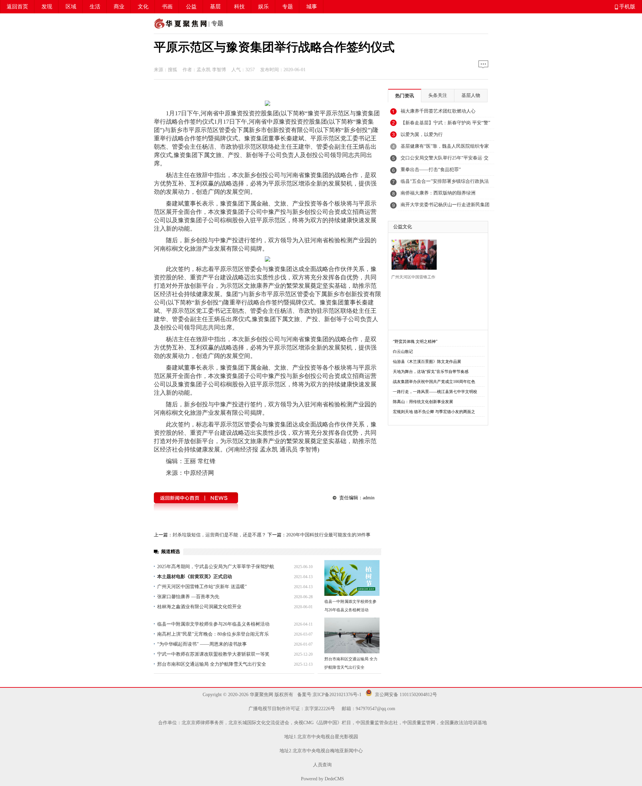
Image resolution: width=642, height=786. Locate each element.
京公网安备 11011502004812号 (406, 694)
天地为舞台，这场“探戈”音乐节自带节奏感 (430, 371)
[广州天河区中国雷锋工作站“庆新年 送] (412, 254)
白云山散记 (403, 351)
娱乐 (263, 6)
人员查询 (322, 764)
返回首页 (17, 6)
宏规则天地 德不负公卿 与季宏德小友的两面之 (434, 411)
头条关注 (437, 95)
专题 (287, 6)
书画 (167, 6)
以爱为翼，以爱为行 (422, 134)
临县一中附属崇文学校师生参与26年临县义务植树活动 (213, 624)
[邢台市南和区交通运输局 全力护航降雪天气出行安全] (352, 635)
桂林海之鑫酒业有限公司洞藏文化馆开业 (199, 606)
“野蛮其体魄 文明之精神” (415, 341)
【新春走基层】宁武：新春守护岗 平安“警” (445, 122)
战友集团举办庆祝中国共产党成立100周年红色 (434, 381)
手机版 (626, 6)
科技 (239, 6)
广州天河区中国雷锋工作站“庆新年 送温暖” (202, 586)
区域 (71, 6)
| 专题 (215, 23)
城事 (311, 6)
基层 (215, 6)
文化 (143, 6)
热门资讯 (404, 95)
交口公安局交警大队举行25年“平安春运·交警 (445, 159)
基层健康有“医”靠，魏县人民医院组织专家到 (445, 148)
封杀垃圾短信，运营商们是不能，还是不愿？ (219, 534)
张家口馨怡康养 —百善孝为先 (188, 596)
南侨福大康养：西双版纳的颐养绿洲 (438, 192)
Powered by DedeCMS (322, 778)
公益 (191, 6)
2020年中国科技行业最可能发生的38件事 (328, 534)
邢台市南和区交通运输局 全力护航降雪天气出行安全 (211, 664)
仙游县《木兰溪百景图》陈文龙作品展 (427, 361)
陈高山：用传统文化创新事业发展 (423, 401)
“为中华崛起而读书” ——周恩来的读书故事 (202, 644)
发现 (46, 6)
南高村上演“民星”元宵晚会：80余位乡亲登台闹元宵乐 (213, 634)
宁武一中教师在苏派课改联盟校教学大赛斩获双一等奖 (213, 654)
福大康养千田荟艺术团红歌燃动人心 (438, 111)
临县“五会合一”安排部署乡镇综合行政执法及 (445, 183)
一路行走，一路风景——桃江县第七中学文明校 (435, 391)
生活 (95, 6)
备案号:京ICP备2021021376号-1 (328, 694)
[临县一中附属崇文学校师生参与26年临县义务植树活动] (352, 578)
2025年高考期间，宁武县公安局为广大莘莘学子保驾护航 (215, 566)
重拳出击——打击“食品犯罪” (431, 169)
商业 (119, 6)
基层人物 (470, 95)
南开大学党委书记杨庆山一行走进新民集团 (445, 204)
